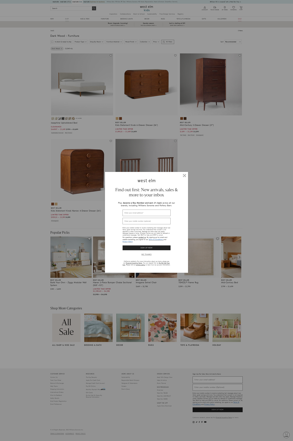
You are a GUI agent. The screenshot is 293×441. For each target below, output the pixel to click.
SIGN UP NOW (146, 248)
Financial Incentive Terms (134, 263)
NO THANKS (146, 254)
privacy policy (140, 265)
